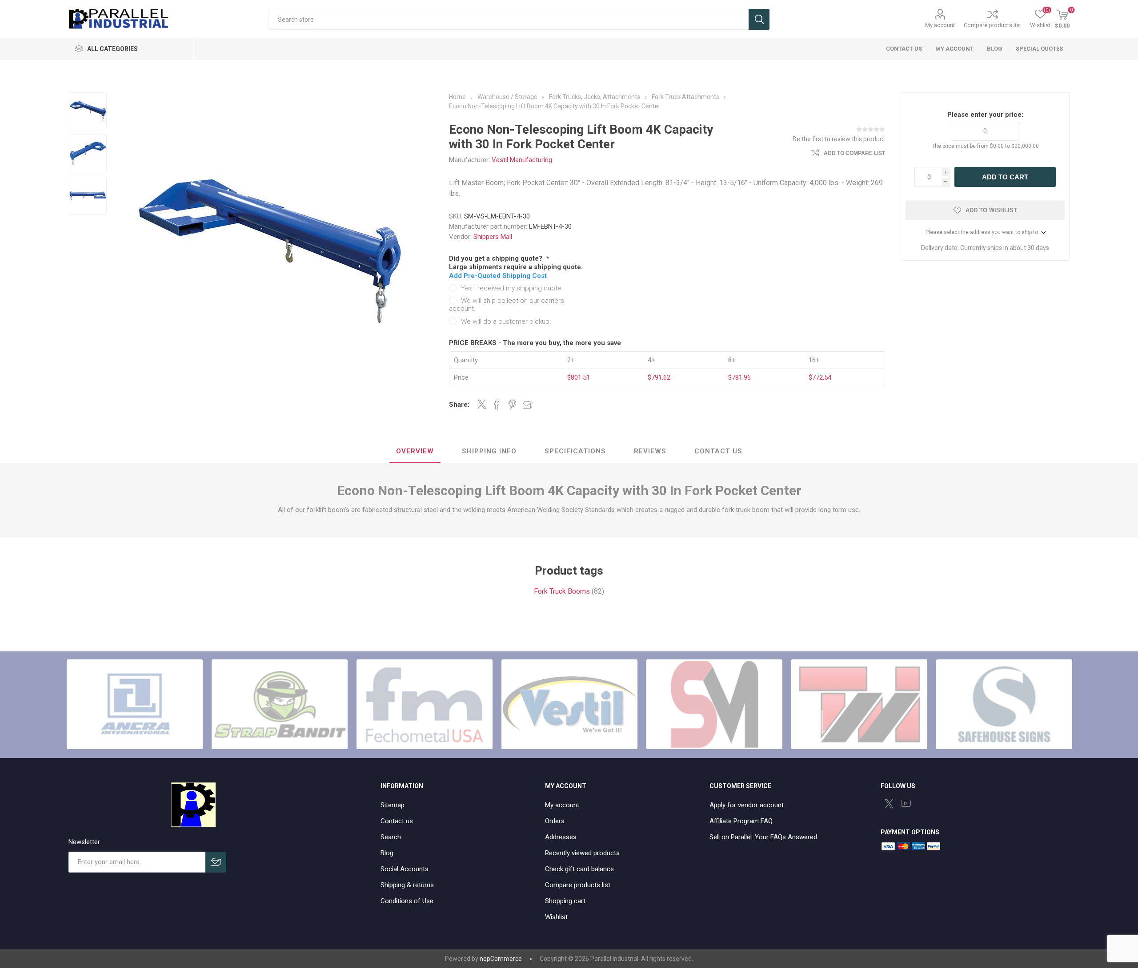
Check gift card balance (579, 869)
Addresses (561, 837)
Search (759, 19)
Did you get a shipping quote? (496, 258)
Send (215, 862)
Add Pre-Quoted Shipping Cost (498, 276)
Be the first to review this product (839, 139)
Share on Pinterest (512, 404)
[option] (87, 111)
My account (940, 25)
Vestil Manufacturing (522, 160)
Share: (459, 405)
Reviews (650, 451)
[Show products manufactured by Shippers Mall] (714, 704)
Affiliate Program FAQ (741, 821)
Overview (415, 451)
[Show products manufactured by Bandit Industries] (280, 704)
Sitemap (393, 805)
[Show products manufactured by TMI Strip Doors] (859, 704)
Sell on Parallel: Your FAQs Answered (763, 837)
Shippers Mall (492, 237)
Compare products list (992, 25)
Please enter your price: (985, 115)
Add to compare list (854, 153)
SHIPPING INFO (489, 451)
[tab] (415, 451)
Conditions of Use (407, 901)
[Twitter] (889, 804)
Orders (555, 821)
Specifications (575, 451)
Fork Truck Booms (562, 591)
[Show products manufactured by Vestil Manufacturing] (569, 704)
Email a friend (528, 404)
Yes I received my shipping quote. (512, 288)
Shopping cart (565, 901)
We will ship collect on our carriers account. (506, 305)
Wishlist (556, 917)
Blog (387, 853)
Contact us (397, 821)
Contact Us (718, 451)
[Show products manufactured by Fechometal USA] (425, 704)
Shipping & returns (407, 885)
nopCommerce (501, 958)
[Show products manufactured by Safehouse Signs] (1004, 704)
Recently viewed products (582, 853)
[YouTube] (906, 803)
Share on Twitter (481, 404)
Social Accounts (405, 869)
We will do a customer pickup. (506, 321)
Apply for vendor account (746, 805)
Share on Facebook (497, 404)
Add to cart (1005, 177)
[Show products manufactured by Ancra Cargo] (135, 704)
